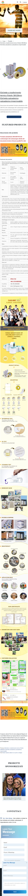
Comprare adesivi (4, 734)
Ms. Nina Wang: (7, 818)
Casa (4, 41)
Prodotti (10, 41)
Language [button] (25, 2)
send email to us (15, 116)
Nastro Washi (3, 739)
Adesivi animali (20, 735)
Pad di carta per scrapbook (18, 737)
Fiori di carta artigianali (15, 734)
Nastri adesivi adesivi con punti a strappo (12, 752)
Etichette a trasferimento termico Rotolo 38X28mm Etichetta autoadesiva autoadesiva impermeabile (11, 749)
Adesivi (9, 739)
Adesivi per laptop (11, 735)
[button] (17, 2)
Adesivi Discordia (15, 739)
